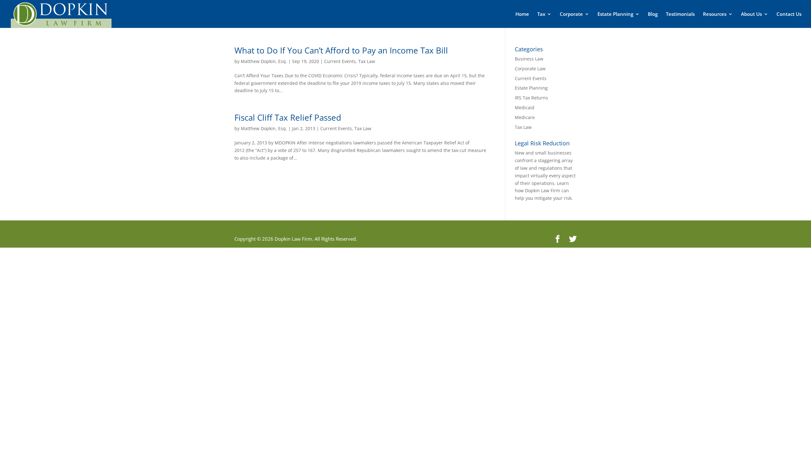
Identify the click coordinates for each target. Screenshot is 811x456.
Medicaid (524, 107)
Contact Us (788, 14)
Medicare (525, 117)
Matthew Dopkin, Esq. (264, 61)
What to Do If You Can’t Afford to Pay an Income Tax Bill (341, 50)
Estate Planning (615, 14)
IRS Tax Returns (531, 98)
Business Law (529, 59)
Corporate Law (530, 69)
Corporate (571, 14)
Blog (653, 14)
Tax (541, 14)
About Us (751, 14)
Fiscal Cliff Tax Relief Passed (287, 117)
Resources (714, 14)
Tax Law (366, 61)
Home (522, 14)
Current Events (340, 61)
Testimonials (680, 14)
